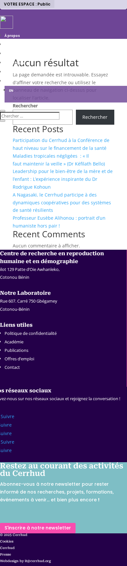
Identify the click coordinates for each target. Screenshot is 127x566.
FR (6, 81)
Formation (14, 54)
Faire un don (15, 72)
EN (11, 90)
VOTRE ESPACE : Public (27, 4)
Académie (14, 342)
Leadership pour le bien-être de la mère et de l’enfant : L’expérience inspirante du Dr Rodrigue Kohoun (63, 179)
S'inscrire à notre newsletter (38, 528)
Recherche (14, 44)
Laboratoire (15, 63)
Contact (12, 367)
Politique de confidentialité (31, 333)
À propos (12, 35)
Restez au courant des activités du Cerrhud (61, 470)
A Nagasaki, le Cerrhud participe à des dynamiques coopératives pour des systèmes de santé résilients (62, 202)
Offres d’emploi (19, 359)
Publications (16, 350)
